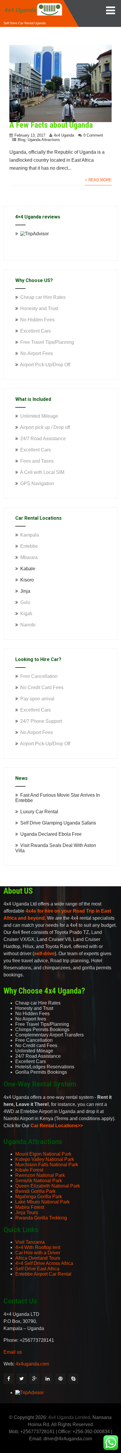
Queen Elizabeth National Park (47, 1185)
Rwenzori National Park (40, 1175)
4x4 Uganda (64, 135)
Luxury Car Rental (39, 811)
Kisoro (27, 579)
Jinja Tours (26, 1212)
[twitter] (21, 1378)
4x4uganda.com (32, 1363)
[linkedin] (47, 1378)
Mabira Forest (29, 1207)
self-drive (44, 953)
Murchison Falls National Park (46, 1164)
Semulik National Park (38, 1180)
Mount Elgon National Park (43, 1153)
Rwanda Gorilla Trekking (41, 1217)
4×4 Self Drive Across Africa (44, 1263)
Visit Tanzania (30, 1242)
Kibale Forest (29, 1169)
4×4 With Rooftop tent (37, 1247)
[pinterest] (60, 1378)
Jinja (25, 591)
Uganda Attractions (44, 139)
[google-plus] (34, 1378)
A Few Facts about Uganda (51, 125)
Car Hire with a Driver (37, 1252)
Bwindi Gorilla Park (35, 1191)
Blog (21, 139)
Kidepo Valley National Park (44, 1159)
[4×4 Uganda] (33, 2)
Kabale (27, 568)
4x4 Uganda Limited (69, 1417)
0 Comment (93, 135)
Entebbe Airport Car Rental (43, 1274)
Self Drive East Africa (37, 1268)
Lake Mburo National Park (42, 1201)
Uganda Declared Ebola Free (51, 834)
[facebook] (9, 1378)
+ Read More (98, 180)
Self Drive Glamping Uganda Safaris (58, 822)
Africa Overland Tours (37, 1258)
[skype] (73, 1378)
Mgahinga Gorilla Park (38, 1196)
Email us (13, 1352)
